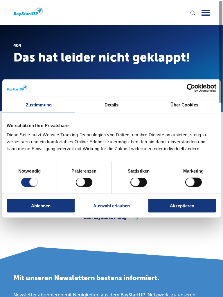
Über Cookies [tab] (184, 104)
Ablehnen (41, 205)
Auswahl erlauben (111, 205)
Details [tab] (112, 104)
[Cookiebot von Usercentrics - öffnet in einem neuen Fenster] (191, 88)
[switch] (84, 182)
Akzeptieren (182, 205)
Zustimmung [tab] (39, 104)
